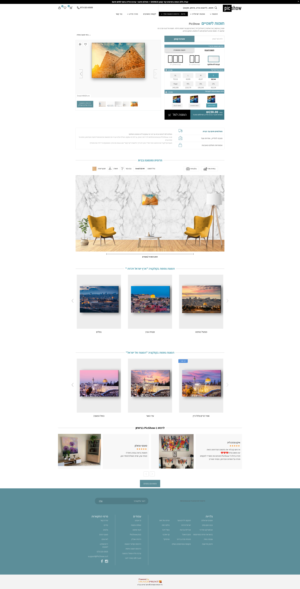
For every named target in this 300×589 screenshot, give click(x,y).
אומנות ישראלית (198, 14)
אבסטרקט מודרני (206, 529)
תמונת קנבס (209, 50)
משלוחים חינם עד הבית (213, 131)
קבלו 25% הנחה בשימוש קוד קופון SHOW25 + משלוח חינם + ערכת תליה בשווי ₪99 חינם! (150, 1)
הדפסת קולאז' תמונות (133, 544)
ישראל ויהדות (186, 525)
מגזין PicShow (135, 534)
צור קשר (119, 14)
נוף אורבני (166, 534)
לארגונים (105, 539)
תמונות (215, 14)
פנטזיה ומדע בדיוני (184, 539)
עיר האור (150, 415)
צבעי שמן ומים (207, 525)
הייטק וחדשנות (207, 544)
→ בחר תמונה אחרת (84, 35)
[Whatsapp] (80, 44)
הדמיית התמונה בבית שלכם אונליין (85, 104)
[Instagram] (106, 561)
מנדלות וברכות (185, 529)
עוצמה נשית (208, 539)
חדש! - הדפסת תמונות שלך (174, 14)
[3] (118, 104)
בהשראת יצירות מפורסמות (203, 534)
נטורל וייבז (166, 529)
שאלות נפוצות (136, 525)
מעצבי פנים (103, 534)
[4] (110, 104)
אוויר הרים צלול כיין (201, 415)
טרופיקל (166, 539)
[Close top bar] (298, 1)
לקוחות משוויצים (149, 14)
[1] (134, 104)
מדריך (170, 70)
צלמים (105, 529)
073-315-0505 (86, 7)
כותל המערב (98, 415)
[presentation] (155, 73)
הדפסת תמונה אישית (133, 548)
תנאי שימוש (137, 529)
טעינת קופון (179, 38)
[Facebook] (102, 561)
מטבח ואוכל (186, 534)
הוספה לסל (179, 114)
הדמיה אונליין (136, 539)
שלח (101, 501)
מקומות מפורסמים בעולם (181, 544)
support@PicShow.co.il (98, 556)
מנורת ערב (150, 331)
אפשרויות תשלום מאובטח (212, 145)
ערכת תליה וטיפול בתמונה (131, 553)
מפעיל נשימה (201, 331)
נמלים (98, 331)
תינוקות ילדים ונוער (184, 520)
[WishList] (85, 44)
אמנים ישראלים (207, 520)
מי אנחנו (138, 520)
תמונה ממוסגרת (179, 50)
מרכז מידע (133, 14)
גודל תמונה (151, 169)
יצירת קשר (104, 520)
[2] (126, 104)
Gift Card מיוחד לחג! (133, 558)
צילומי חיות (166, 525)
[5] (102, 104)
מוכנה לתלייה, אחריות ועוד (212, 138)
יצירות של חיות (164, 520)
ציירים (106, 525)
